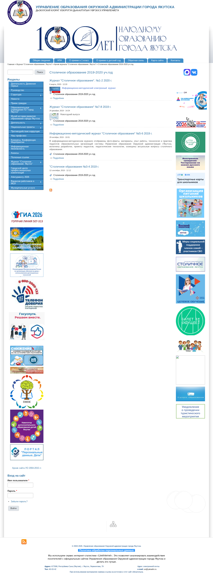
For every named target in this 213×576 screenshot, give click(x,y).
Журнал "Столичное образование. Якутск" (34, 64)
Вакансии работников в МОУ (21, 182)
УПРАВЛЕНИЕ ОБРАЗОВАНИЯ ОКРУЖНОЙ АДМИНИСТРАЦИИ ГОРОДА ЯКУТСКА (105, 7)
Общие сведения (41, 60)
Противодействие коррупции (25, 131)
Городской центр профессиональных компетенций (21, 170)
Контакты (175, 60)
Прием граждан (18, 103)
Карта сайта (157, 60)
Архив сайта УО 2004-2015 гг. (27, 468)
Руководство (17, 90)
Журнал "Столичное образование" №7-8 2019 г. (80, 106)
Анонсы (15, 153)
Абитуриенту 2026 (20, 177)
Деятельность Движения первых (23, 84)
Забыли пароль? (19, 501)
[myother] (24, 542)
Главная (10, 64)
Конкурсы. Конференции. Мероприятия (23, 141)
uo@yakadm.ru (150, 569)
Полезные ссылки (20, 157)
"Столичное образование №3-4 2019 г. (74, 166)
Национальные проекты (22, 127)
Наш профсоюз (18, 135)
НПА (59, 60)
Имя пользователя (18, 480)
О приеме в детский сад (108, 60)
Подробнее (58, 98)
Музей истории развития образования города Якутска (25, 117)
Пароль (12, 491)
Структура (15, 95)
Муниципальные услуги (23, 188)
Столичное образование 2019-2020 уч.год (74, 94)
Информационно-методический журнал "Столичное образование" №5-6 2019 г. (100, 133)
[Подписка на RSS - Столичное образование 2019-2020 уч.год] (110, 190)
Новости (15, 99)
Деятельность (17, 123)
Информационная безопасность (20, 147)
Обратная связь (136, 60)
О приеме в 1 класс (79, 60)
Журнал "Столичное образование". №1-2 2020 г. (80, 80)
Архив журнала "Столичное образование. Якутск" (75, 64)
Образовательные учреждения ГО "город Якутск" (21, 109)
